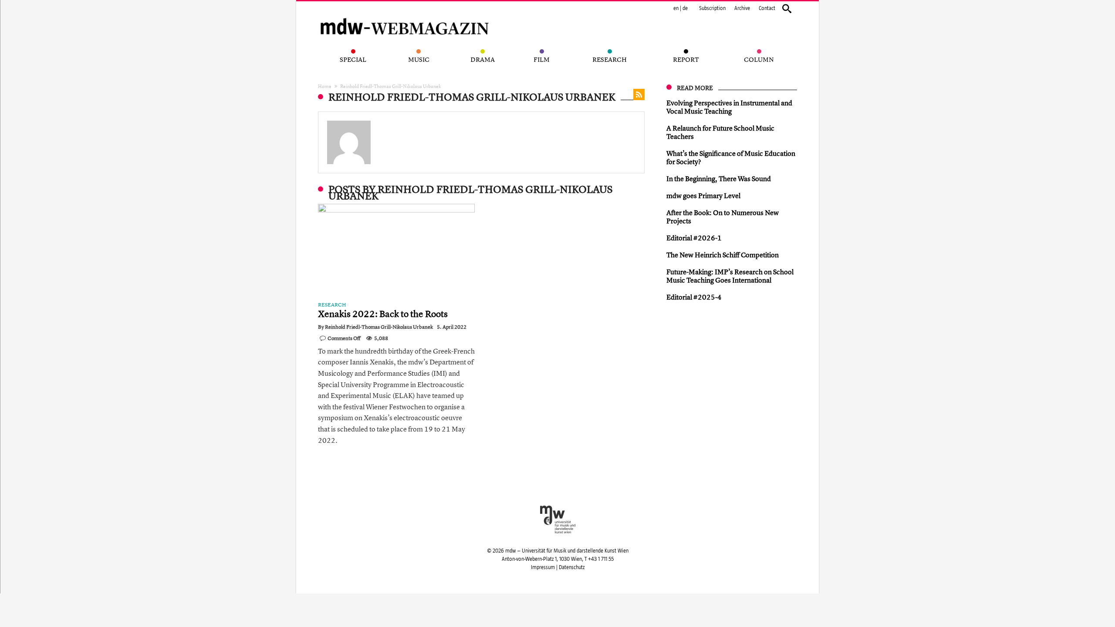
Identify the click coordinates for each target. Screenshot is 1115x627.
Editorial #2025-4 (694, 297)
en (676, 8)
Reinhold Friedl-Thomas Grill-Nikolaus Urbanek (379, 327)
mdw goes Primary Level (703, 195)
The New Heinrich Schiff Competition (722, 255)
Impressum (543, 567)
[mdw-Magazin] (405, 15)
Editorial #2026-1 (694, 238)
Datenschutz (572, 567)
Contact (767, 8)
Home (324, 86)
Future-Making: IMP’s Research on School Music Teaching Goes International (730, 276)
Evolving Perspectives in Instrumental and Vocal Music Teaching (729, 107)
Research (332, 304)
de (685, 8)
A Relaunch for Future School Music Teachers (720, 132)
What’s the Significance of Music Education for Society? (730, 157)
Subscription (712, 8)
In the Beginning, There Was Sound (718, 178)
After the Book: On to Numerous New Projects (722, 217)
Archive (742, 8)
